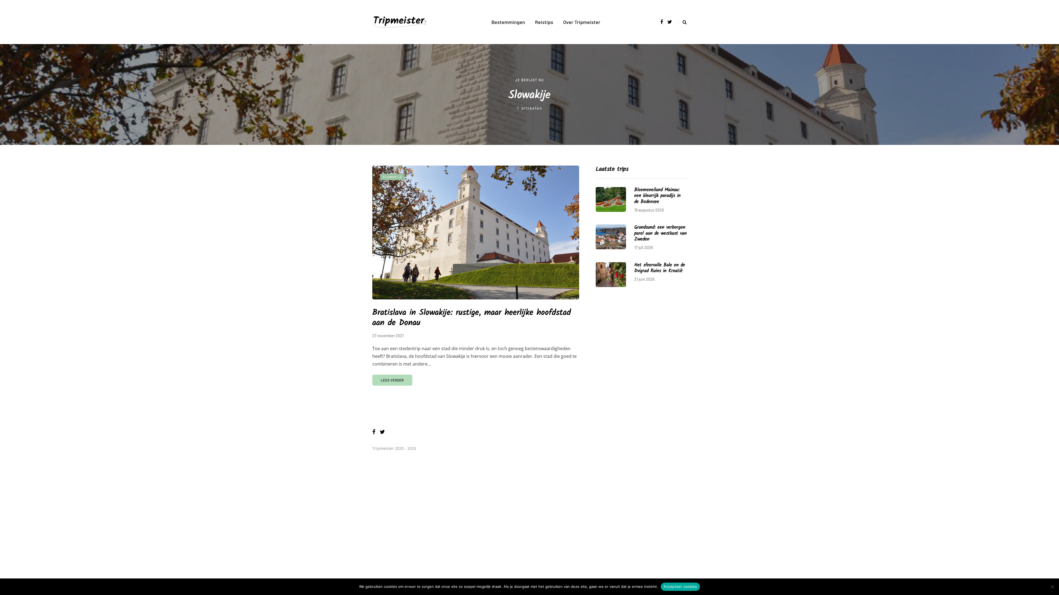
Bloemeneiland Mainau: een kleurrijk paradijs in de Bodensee (657, 195)
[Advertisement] (641, 335)
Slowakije (392, 176)
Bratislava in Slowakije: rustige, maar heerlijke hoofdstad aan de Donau (471, 318)
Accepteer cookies (680, 586)
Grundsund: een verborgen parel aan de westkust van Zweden (660, 233)
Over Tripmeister (581, 22)
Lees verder (392, 380)
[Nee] (1052, 586)
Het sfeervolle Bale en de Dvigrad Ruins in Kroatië (659, 268)
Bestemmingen (508, 22)
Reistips (544, 22)
